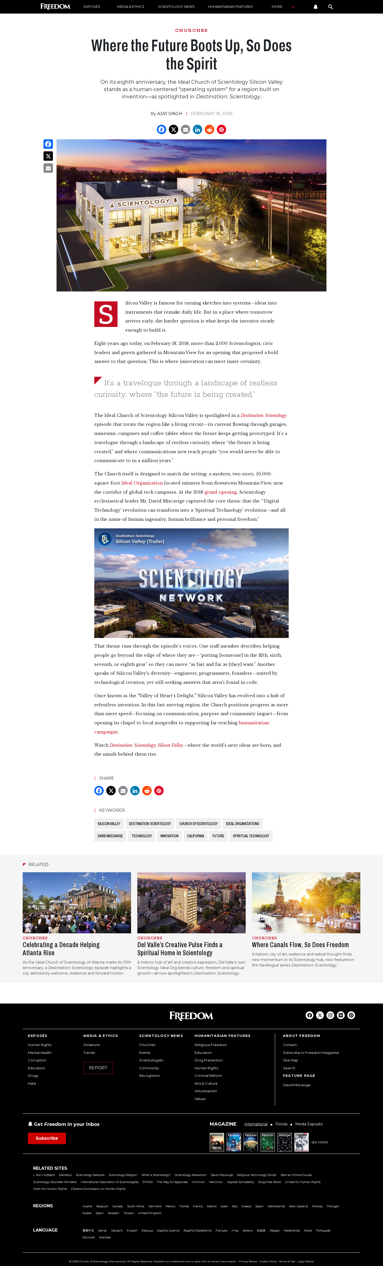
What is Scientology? (156, 1175)
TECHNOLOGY (142, 836)
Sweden (113, 1213)
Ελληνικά (147, 1230)
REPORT (98, 1067)
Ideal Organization (142, 483)
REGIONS (43, 1205)
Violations (91, 1045)
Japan (259, 1206)
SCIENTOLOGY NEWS (176, 6)
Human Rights (39, 1045)
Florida (184, 1206)
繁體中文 (88, 1230)
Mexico (170, 1206)
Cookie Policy (268, 1261)
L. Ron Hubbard (44, 1175)
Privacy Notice (248, 1261)
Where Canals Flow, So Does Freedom (300, 945)
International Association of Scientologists (109, 1182)
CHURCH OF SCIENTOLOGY (199, 823)
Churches (147, 1045)
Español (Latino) (168, 1230)
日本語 (261, 1230)
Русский (89, 1237)
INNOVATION (169, 836)
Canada (118, 1206)
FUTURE (218, 836)
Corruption (37, 1060)
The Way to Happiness (172, 1182)
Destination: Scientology (264, 415)
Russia (87, 1213)
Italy (235, 1206)
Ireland (212, 1206)
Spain (100, 1213)
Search (289, 1068)
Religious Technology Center (256, 1175)
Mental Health (40, 1052)
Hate (32, 1083)
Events (144, 1052)
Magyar (275, 1230)
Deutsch (117, 1230)
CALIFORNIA (195, 836)
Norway (317, 1206)
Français (221, 1230)
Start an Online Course (296, 1175)
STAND (148, 1182)
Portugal (333, 1206)
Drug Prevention (209, 1060)
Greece (246, 1206)
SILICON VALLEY (109, 823)
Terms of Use (287, 1261)
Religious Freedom (211, 1045)
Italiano (248, 1230)
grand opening (221, 492)
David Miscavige (297, 1085)
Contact (290, 1045)
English (132, 1230)
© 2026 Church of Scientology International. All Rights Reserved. (110, 1261)
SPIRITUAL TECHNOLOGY (251, 836)
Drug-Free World (269, 1182)
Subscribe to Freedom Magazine (311, 1052)
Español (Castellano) (198, 1230)
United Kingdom (150, 1213)
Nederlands (292, 1230)
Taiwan (128, 1213)
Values (200, 1099)
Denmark (155, 1206)
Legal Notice (306, 1261)
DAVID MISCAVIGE (110, 836)
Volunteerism (206, 1091)
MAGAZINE (223, 1124)
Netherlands (276, 1206)
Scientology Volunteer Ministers (55, 1182)
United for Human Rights (302, 1182)
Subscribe (47, 1138)
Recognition (149, 1075)
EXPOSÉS (92, 6)
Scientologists (151, 1060)
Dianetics (65, 1175)
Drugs (33, 1075)
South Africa (135, 1206)
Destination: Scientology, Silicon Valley (146, 745)
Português (323, 1230)
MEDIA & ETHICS (130, 6)
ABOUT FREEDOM (301, 1036)
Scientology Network (90, 1175)
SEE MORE (319, 1142)
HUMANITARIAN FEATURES (230, 6)
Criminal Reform (208, 1075)
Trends (89, 1052)
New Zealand (298, 1206)
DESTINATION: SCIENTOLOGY (150, 823)
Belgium (102, 1206)
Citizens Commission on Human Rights (98, 1189)
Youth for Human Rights (50, 1189)
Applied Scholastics (240, 1182)
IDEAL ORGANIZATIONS (242, 823)
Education (36, 1068)
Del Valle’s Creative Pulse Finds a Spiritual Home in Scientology (180, 949)
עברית (235, 1230)
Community (149, 1068)
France (198, 1206)
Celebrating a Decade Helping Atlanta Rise (61, 949)
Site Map (290, 1060)
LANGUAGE (45, 1230)
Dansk (102, 1230)
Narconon (216, 1182)
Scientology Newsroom (191, 1175)
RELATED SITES (50, 1168)
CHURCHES (191, 30)
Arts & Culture (206, 1083)
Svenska (105, 1237)
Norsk (308, 1230)
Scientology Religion (123, 1175)
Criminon (198, 1182)
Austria (87, 1206)
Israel (224, 1206)
